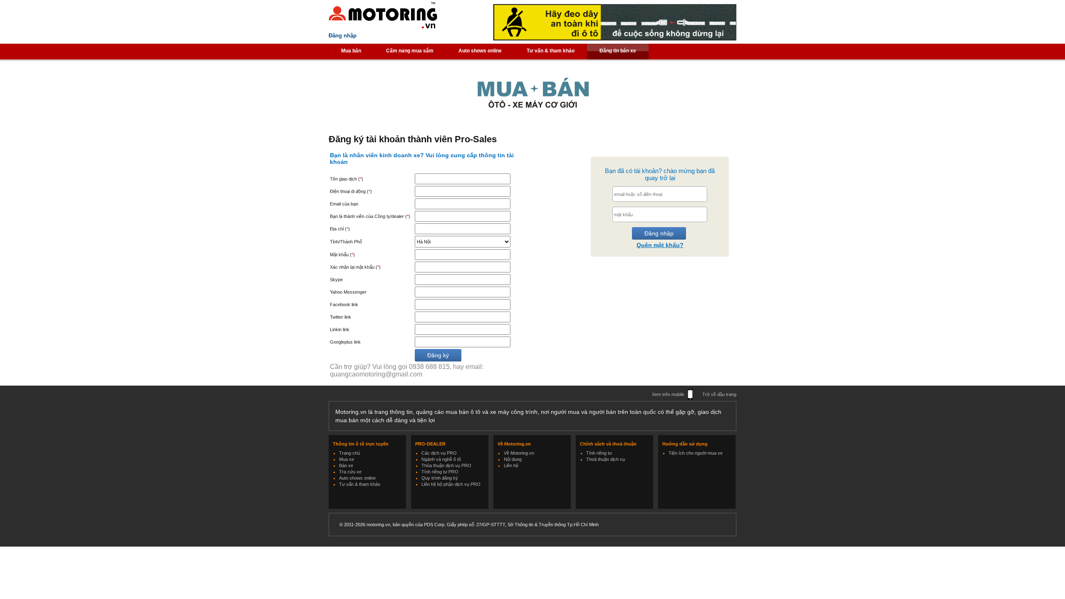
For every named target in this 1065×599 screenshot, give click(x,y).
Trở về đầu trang (719, 394)
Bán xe (346, 465)
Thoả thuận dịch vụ (605, 459)
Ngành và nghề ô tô (441, 459)
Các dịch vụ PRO (439, 452)
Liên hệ (511, 465)
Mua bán (351, 51)
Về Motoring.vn (519, 452)
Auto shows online (480, 51)
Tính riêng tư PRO (439, 471)
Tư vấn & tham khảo (551, 51)
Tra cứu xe (350, 471)
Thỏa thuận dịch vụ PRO (446, 465)
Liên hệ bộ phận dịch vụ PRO (450, 484)
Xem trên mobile (668, 394)
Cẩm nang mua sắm (409, 51)
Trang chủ (349, 452)
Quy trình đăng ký (439, 477)
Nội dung (513, 459)
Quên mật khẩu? (660, 245)
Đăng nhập (343, 35)
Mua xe (346, 459)
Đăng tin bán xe (617, 51)
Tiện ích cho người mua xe (696, 452)
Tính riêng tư (599, 452)
